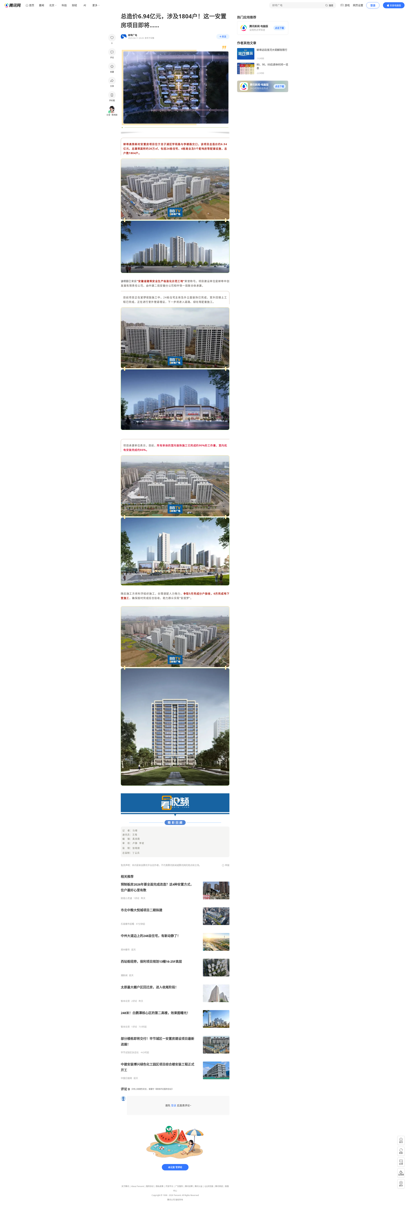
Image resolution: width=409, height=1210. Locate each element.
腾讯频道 (219, 1186)
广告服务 (179, 1186)
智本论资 (125, 1001)
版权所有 (179, 1199)
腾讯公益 (198, 1186)
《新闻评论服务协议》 (164, 1089)
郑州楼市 (125, 949)
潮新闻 (124, 975)
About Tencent (137, 1186)
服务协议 (150, 1186)
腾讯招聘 (189, 1186)
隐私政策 (159, 1186)
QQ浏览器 (208, 1186)
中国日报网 (126, 1078)
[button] (279, 28)
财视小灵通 (126, 898)
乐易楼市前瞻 (127, 924)
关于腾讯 (125, 1186)
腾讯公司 (171, 1199)
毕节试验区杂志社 (130, 1052)
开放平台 (169, 1186)
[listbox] (175, 977)
